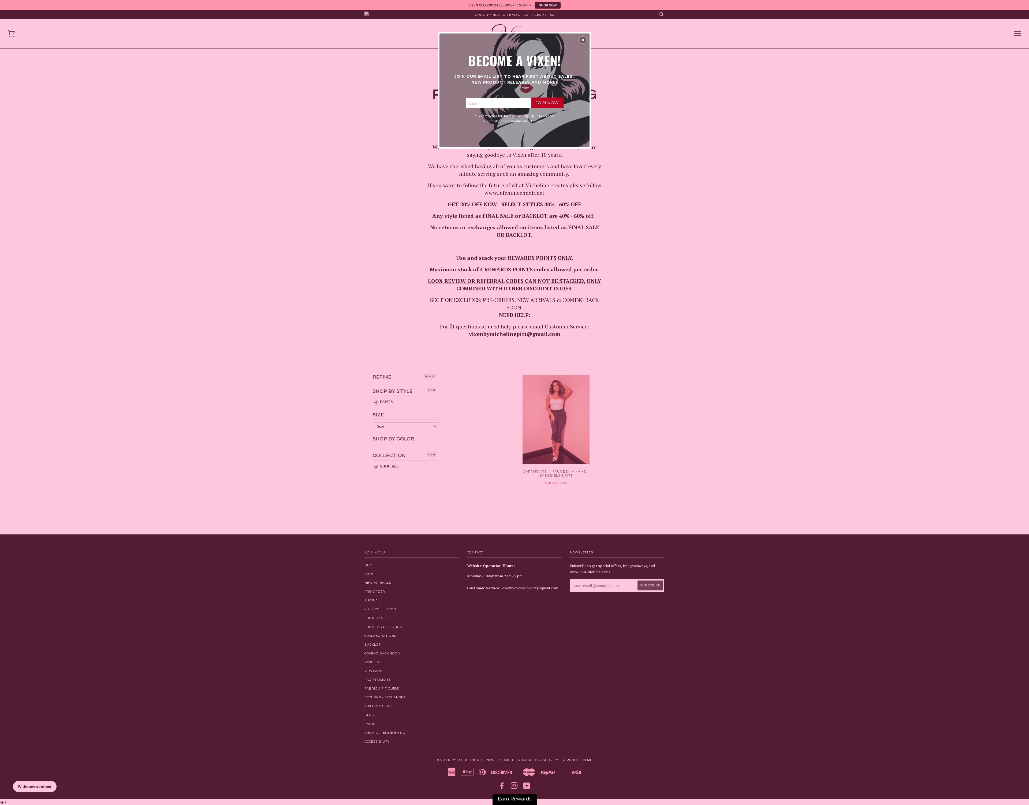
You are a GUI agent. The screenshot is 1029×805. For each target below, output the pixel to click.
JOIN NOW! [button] (548, 102)
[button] (583, 40)
